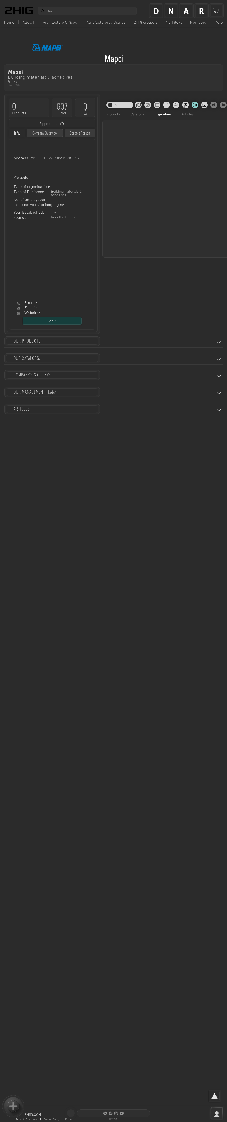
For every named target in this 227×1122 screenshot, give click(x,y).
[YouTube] (121, 1113)
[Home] (19, 308)
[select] (13, 1106)
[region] (156, 10)
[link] (216, 10)
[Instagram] (116, 1113)
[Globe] (9, 81)
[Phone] (19, 303)
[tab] (17, 133)
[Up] (219, 342)
